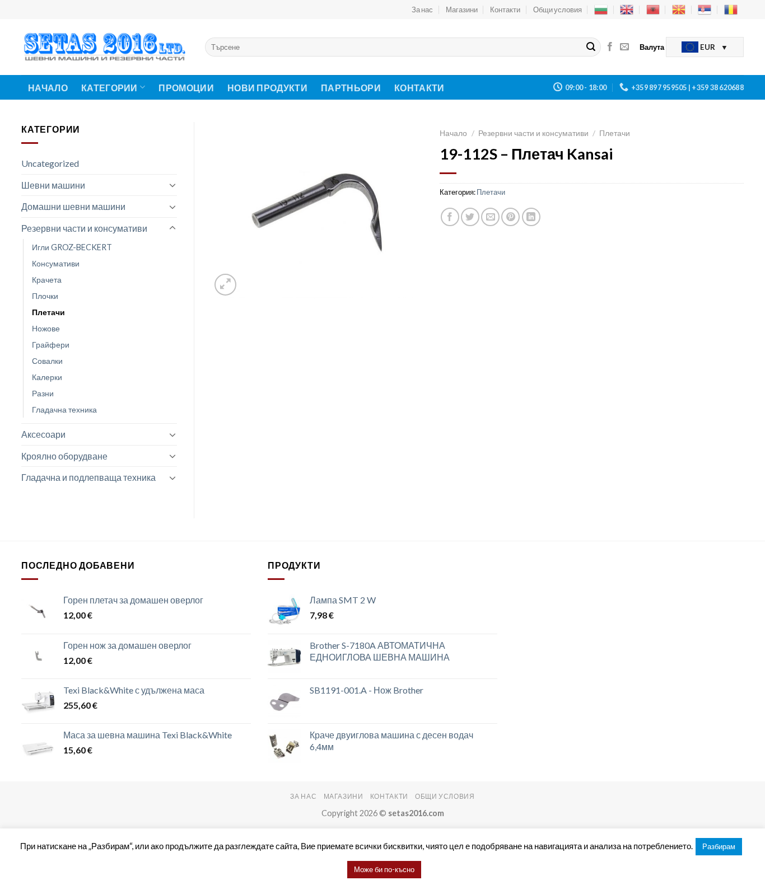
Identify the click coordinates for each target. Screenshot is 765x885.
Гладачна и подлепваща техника (88, 477)
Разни (43, 393)
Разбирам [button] (718, 846)
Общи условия (557, 9)
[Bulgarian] (601, 9)
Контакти (505, 9)
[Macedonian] (678, 9)
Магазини (462, 9)
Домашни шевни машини (73, 206)
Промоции (186, 87)
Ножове (46, 328)
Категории (109, 87)
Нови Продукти (267, 87)
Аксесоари (43, 434)
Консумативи (56, 263)
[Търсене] (590, 47)
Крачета (47, 279)
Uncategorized (50, 163)
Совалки (47, 361)
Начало (48, 87)
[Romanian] (731, 9)
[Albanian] (653, 9)
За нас (422, 9)
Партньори (351, 87)
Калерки (47, 377)
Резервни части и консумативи (84, 228)
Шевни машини (53, 185)
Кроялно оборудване (64, 456)
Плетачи (48, 312)
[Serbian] (704, 9)
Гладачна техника (64, 409)
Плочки (45, 296)
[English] (626, 9)
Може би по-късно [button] (384, 869)
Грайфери (50, 344)
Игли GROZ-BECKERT (72, 247)
